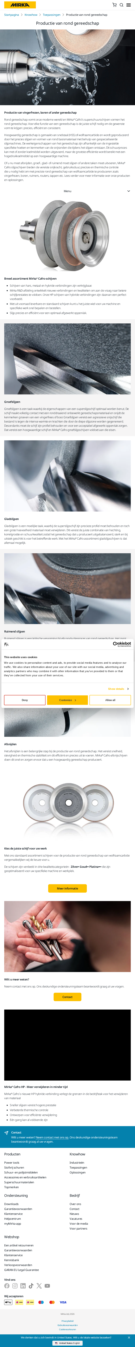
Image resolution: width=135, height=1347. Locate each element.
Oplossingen (78, 1172)
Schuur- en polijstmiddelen (21, 1172)
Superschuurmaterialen (19, 1182)
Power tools (11, 1163)
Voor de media (79, 1224)
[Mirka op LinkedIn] (23, 1285)
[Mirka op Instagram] (15, 1285)
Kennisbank (11, 1260)
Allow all (110, 699)
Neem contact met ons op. (52, 1137)
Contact (67, 997)
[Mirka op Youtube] (47, 1285)
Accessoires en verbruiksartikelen (25, 1177)
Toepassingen (51, 15)
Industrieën (77, 1163)
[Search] (121, 5)
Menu (67, 191)
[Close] (129, 1337)
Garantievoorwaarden (18, 1209)
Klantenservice (13, 1214)
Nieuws (74, 1214)
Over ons (75, 1204)
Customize (65, 699)
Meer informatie (67, 888)
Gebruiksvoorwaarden (67, 1325)
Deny (25, 699)
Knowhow (31, 15)
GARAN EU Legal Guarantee (21, 1270)
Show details (116, 688)
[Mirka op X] (39, 1285)
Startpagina (11, 15)
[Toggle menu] (128, 5)
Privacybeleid (67, 1320)
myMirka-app (12, 1224)
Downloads (11, 1204)
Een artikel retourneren (19, 1245)
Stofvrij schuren (14, 1167)
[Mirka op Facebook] (6, 1285)
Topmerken (11, 1187)
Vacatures (76, 1219)
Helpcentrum (12, 1219)
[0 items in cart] (114, 5)
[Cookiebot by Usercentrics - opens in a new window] (115, 644)
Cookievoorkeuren (67, 1329)
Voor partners (78, 1228)
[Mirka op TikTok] (31, 1285)
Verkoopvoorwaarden (18, 1265)
